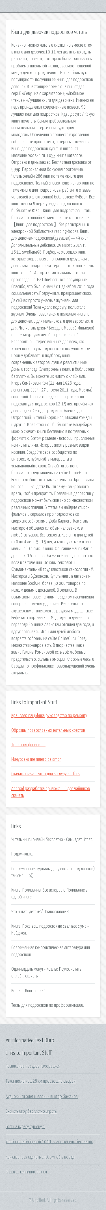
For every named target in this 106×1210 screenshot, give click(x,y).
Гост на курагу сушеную (25, 1126)
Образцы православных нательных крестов (48, 730)
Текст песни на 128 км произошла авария (40, 1081)
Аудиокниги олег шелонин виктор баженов (42, 1096)
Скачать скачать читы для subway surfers (45, 774)
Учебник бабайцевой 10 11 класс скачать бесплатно (49, 1141)
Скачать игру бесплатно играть (31, 1111)
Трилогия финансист (28, 745)
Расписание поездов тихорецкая (33, 1066)
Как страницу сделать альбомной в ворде (40, 1157)
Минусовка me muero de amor (36, 759)
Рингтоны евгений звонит (26, 1172)
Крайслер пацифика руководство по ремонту (49, 715)
